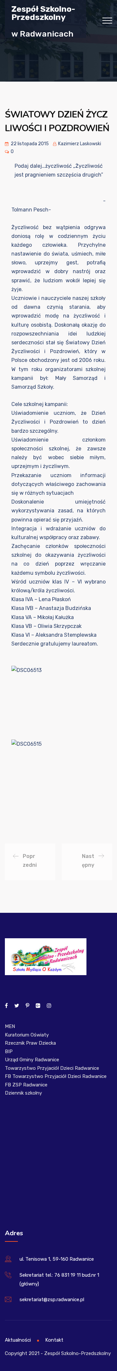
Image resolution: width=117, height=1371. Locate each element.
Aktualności (18, 1340)
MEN (10, 1026)
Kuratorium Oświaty (27, 1035)
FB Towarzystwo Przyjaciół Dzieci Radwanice (56, 1076)
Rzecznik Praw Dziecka (30, 1043)
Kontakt (54, 1340)
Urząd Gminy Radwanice (32, 1060)
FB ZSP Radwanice (26, 1085)
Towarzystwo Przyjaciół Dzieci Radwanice (52, 1068)
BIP (9, 1051)
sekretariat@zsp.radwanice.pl (52, 1299)
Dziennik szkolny (23, 1093)
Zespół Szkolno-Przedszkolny (43, 12)
